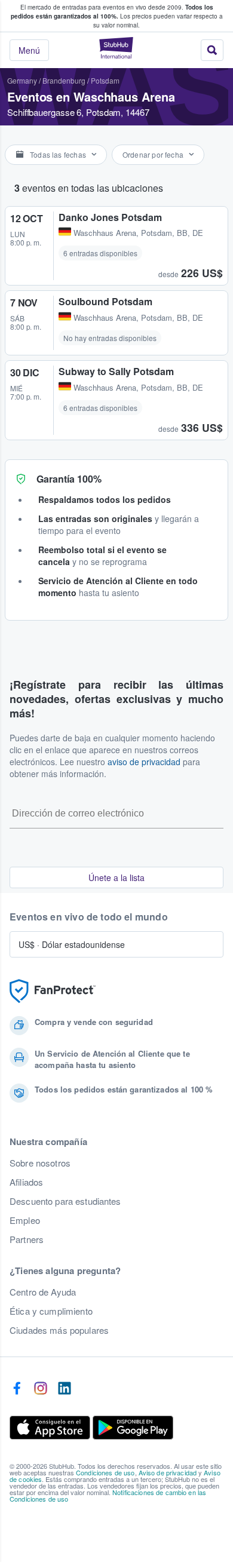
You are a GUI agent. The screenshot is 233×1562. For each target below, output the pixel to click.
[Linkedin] (64, 1389)
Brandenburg (63, 80)
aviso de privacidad (144, 762)
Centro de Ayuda (43, 1292)
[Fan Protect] (53, 991)
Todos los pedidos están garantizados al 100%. (112, 11)
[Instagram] (40, 1389)
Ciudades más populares (59, 1330)
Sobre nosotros (40, 1163)
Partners (27, 1239)
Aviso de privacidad (168, 1472)
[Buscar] (212, 50)
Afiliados (26, 1182)
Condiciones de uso (105, 1472)
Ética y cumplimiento (51, 1311)
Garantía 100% (69, 479)
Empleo (25, 1220)
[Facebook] (17, 1389)
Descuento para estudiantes (65, 1201)
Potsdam (105, 80)
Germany (22, 80)
